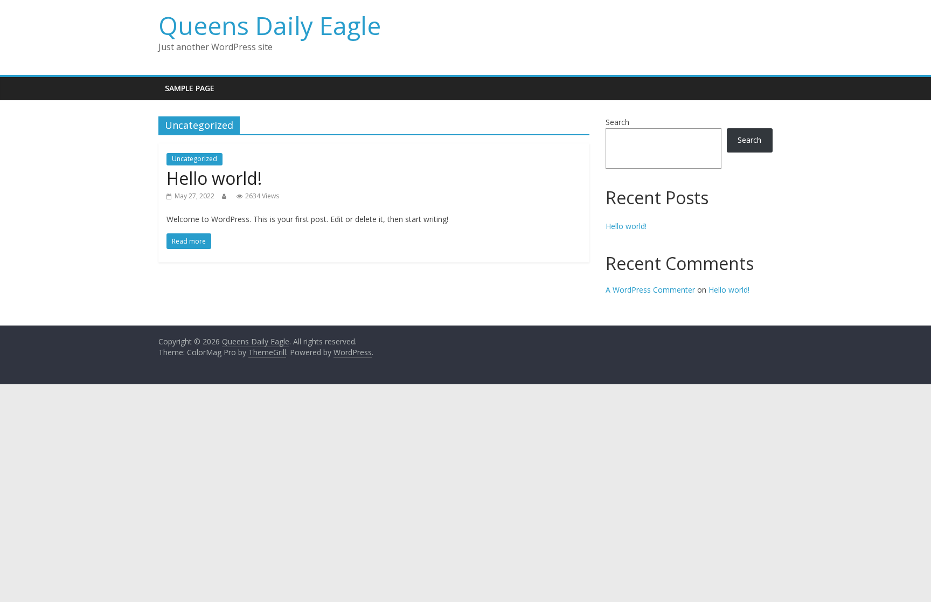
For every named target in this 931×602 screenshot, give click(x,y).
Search (617, 122)
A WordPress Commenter (650, 290)
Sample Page (189, 88)
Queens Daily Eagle (269, 25)
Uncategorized (194, 158)
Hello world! (214, 178)
